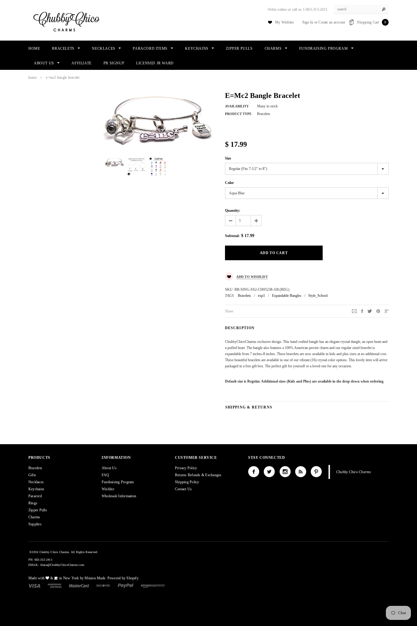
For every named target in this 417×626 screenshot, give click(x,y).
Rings (32, 503)
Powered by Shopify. (123, 578)
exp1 (261, 295)
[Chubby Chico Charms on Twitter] (269, 471)
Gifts (32, 475)
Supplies (35, 524)
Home (32, 77)
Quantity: (232, 210)
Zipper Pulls (37, 510)
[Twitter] (370, 311)
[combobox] (361, 9)
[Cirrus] (153, 585)
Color (229, 183)
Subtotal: (232, 236)
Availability (237, 106)
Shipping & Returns (249, 407)
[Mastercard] (79, 585)
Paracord (35, 496)
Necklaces (36, 482)
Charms (34, 517)
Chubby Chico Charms (353, 472)
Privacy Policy (186, 468)
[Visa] (34, 585)
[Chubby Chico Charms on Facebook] (253, 471)
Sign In (308, 22)
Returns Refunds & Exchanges (198, 475)
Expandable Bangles (286, 295)
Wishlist (108, 489)
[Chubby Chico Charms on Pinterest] (316, 471)
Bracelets (244, 295)
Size (228, 158)
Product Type (238, 114)
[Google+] (387, 311)
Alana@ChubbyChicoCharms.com (62, 565)
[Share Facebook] (362, 311)
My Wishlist (284, 22)
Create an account (331, 22)
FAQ (105, 475)
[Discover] (103, 585)
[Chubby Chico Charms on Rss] (300, 471)
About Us (109, 468)
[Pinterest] (378, 311)
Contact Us (183, 489)
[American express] (54, 585)
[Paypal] (126, 585)
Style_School (318, 295)
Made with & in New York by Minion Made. (67, 578)
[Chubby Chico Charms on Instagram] (285, 471)
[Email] (354, 311)
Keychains (36, 489)
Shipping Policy (187, 482)
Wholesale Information (119, 496)
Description (240, 328)
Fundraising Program (118, 482)
